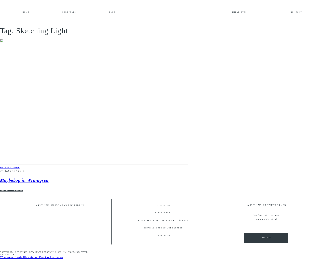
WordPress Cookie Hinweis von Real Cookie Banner (31, 257)
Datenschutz (163, 213)
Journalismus (10, 167)
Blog (112, 12)
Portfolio (69, 12)
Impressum (239, 12)
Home (26, 12)
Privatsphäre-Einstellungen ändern (163, 220)
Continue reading (11, 191)
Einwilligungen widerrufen (163, 228)
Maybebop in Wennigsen (24, 180)
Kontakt (296, 12)
